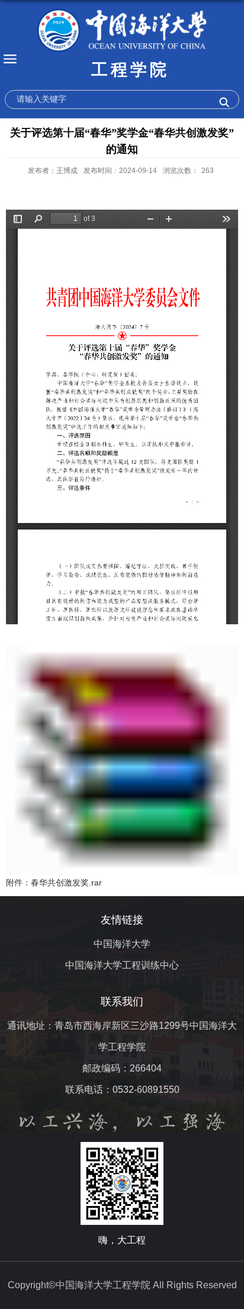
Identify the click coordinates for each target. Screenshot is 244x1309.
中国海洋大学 (122, 944)
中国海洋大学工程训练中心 (122, 965)
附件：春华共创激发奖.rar (54, 882)
